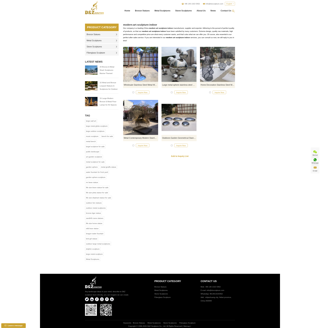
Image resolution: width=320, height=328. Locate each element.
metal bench (91, 141)
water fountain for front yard (97, 172)
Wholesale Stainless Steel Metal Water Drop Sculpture (141, 85)
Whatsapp (315, 163)
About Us (201, 11)
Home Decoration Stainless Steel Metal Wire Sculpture (218, 85)
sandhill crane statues (94, 218)
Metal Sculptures (162, 11)
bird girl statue (91, 239)
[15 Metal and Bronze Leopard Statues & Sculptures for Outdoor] (91, 85)
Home (127, 11)
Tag (87, 115)
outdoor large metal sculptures (98, 244)
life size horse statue (94, 223)
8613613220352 (216, 294)
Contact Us (226, 11)
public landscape (92, 152)
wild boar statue (92, 228)
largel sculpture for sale (95, 147)
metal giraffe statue (108, 167)
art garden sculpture (94, 157)
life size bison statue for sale (97, 187)
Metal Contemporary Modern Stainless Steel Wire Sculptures (141, 138)
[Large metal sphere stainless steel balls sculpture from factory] (179, 64)
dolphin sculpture (93, 249)
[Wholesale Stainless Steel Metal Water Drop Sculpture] (140, 64)
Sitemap (186, 326)
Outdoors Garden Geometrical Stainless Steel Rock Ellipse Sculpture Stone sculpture (179, 138)
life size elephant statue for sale (98, 198)
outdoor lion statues (94, 203)
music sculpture (92, 136)
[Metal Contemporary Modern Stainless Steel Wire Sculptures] (140, 117)
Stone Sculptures (183, 11)
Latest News (93, 61)
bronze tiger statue (93, 213)
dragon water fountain (94, 234)
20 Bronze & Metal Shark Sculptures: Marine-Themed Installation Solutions (108, 70)
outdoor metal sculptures (96, 208)
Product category (167, 281)
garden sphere (92, 167)
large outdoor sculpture (95, 131)
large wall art (91, 121)
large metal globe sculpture (97, 126)
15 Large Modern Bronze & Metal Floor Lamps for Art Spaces (108, 101)
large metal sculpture (94, 254)
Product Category (102, 27)
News (213, 11)
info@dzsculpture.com (214, 4)
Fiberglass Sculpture (96, 53)
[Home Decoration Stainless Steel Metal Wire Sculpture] (217, 64)
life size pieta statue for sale (97, 193)
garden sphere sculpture (95, 177)
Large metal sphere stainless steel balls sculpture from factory (179, 85)
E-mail (315, 171)
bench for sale (107, 136)
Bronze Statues (142, 11)
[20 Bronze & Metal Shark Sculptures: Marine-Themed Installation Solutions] (91, 70)
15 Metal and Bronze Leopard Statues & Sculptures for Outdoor (109, 86)
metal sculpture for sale (95, 162)
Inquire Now (142, 92)
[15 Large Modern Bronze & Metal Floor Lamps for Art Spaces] (91, 101)
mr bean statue (92, 182)
